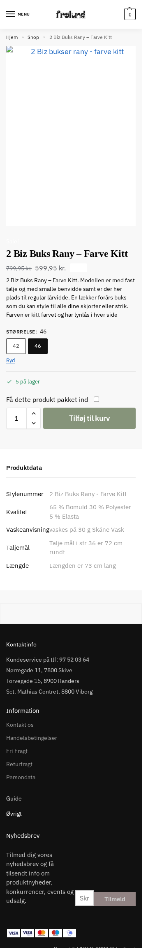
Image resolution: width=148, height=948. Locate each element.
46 (38, 345)
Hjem (12, 37)
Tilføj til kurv (89, 418)
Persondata (20, 777)
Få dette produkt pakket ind (47, 399)
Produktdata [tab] (24, 468)
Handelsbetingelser (31, 738)
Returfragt (19, 764)
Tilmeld (114, 899)
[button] (129, 14)
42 (16, 345)
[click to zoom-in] (74, 136)
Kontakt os (20, 724)
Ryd (10, 360)
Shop (33, 37)
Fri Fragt (17, 751)
